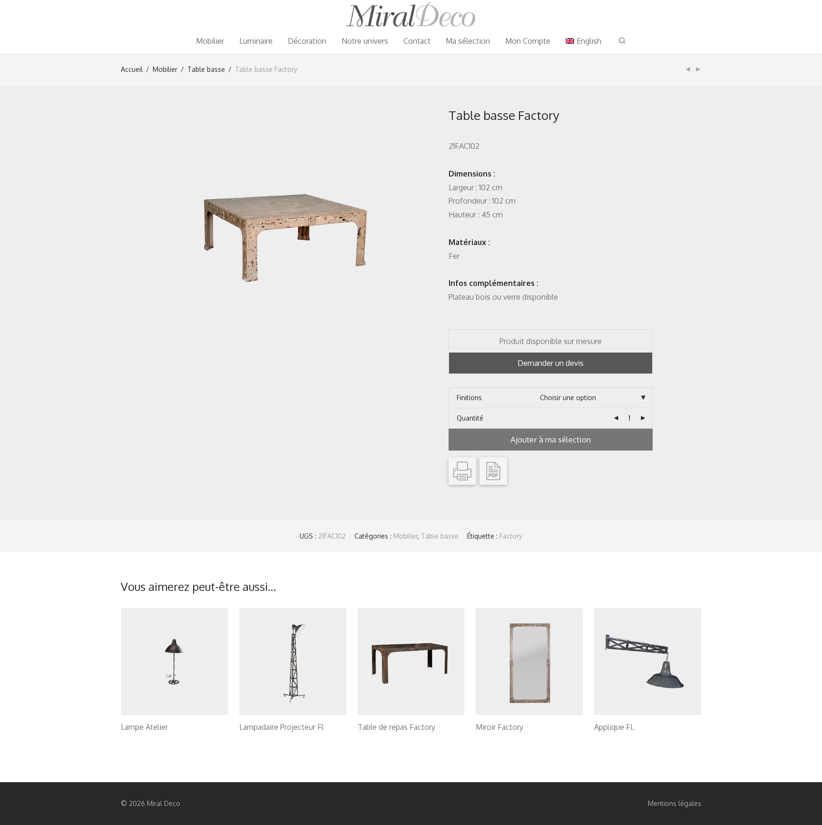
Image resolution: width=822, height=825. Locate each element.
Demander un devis (551, 363)
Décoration (307, 41)
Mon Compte (527, 41)
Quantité (470, 418)
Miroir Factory (499, 727)
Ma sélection (468, 41)
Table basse (206, 69)
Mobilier (210, 41)
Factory (510, 536)
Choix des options (143, 739)
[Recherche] (622, 40)
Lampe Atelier (144, 727)
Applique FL (614, 727)
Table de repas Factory (396, 727)
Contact (417, 41)
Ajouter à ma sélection (550, 439)
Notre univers (365, 41)
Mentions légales (674, 803)
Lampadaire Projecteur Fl (281, 727)
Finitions (469, 397)
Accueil (132, 69)
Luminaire (256, 41)
